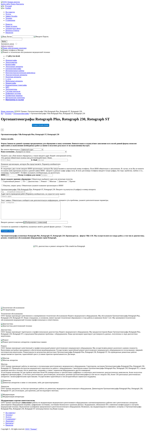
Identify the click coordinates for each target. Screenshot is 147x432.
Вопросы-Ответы (12, 30)
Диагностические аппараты (16, 75)
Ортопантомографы (13, 69)
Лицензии (9, 421)
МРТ (7, 87)
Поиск (13, 4)
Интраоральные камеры (15, 71)
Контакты (20, 4)
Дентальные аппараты (14, 66)
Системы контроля (13, 91)
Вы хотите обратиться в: (10, 149)
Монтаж (53, 181)
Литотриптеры (11, 89)
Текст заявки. (6, 200)
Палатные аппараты (13, 77)
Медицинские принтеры (15, 98)
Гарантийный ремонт (11, 181)
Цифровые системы (13, 93)
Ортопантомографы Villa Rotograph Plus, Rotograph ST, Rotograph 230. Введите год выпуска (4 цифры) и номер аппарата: (48, 189)
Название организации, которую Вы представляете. (21, 164)
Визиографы (10, 64)
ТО (24, 181)
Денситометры (11, 62)
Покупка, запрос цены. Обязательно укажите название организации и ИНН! (33, 186)
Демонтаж (63, 181)
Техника (9, 18)
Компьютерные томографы (16, 85)
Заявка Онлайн (11, 16)
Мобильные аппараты (14, 81)
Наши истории (11, 26)
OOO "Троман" (31, 429)
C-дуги (8, 79)
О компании (10, 20)
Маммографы (11, 83)
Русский (8, 6)
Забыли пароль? (7, 46)
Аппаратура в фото (13, 28)
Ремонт (44, 181)
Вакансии (9, 33)
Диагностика (33, 181)
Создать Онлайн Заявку (40, 125)
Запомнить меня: (8, 44)
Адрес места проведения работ (13, 194)
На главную (10, 12)
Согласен (68, 227)
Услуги (8, 14)
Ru (2, 113)
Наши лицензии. (7, 111)
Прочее (72, 181)
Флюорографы (11, 60)
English (8, 8)
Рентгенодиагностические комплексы (20, 73)
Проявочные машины (14, 95)
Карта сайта (5, 4)
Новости (9, 24)
